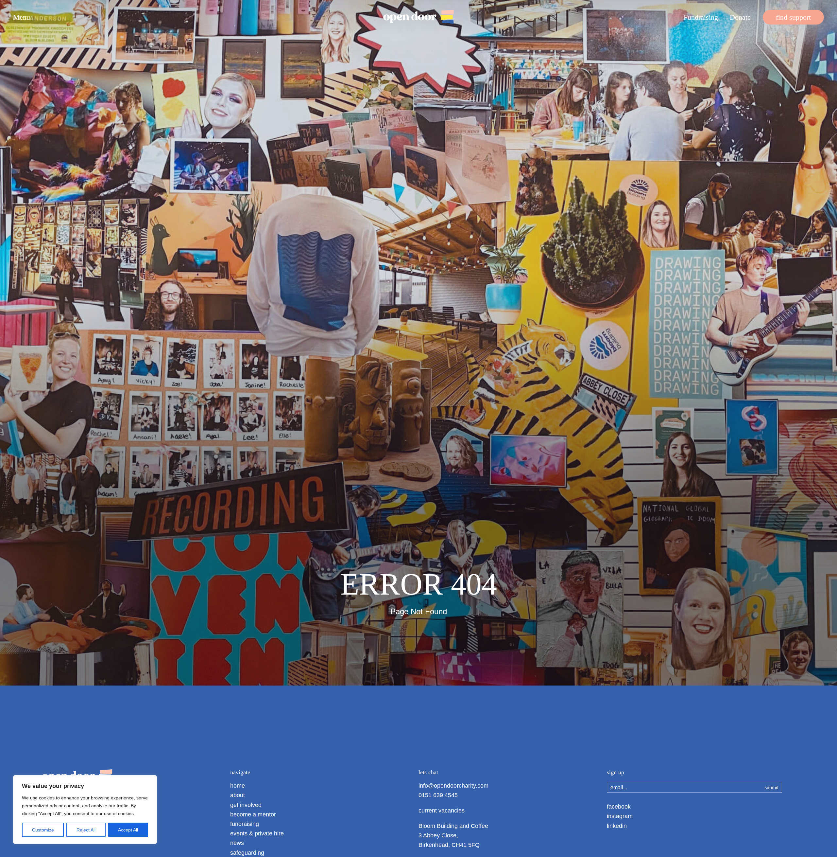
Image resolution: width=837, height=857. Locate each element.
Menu (21, 17)
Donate (740, 17)
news (237, 843)
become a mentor (253, 814)
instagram (620, 816)
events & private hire (257, 833)
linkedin (617, 826)
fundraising (244, 824)
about (237, 795)
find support (793, 17)
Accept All (128, 829)
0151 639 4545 (438, 795)
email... (618, 787)
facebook (619, 806)
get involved (246, 805)
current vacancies (441, 810)
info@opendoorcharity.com (453, 785)
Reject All (86, 829)
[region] (85, 809)
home (237, 785)
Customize (43, 829)
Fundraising (701, 17)
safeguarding (247, 852)
